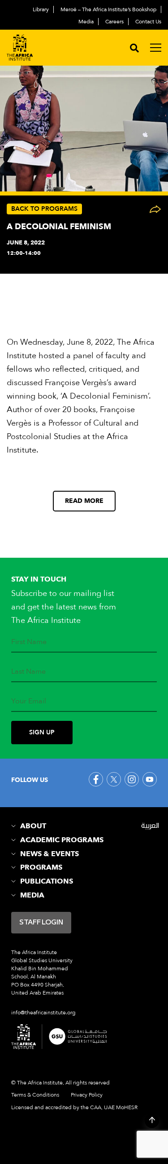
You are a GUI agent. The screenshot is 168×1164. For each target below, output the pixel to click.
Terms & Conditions (35, 1094)
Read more (84, 501)
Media (86, 21)
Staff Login (41, 922)
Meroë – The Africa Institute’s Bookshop (108, 9)
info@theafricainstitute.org (43, 1012)
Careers (114, 21)
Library (41, 9)
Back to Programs (44, 208)
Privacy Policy (87, 1094)
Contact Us (148, 21)
